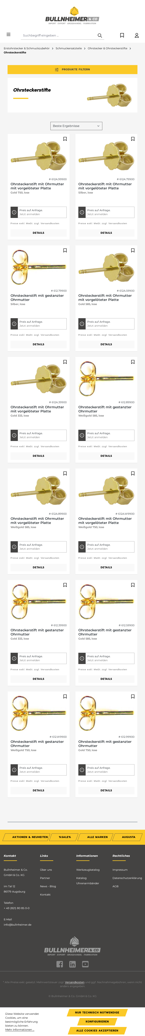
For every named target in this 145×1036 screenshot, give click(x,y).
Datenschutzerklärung (127, 878)
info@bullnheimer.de (17, 924)
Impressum (120, 869)
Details (38, 233)
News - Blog (48, 886)
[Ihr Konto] (136, 36)
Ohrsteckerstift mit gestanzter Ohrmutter (37, 298)
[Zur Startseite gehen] (72, 16)
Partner (45, 878)
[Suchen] (100, 36)
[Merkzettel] (122, 36)
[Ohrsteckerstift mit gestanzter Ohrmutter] (39, 267)
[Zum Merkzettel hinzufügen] (64, 139)
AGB (116, 886)
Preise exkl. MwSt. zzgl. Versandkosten (35, 223)
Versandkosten (74, 982)
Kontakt (45, 894)
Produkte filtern (76, 69)
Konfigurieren (97, 1022)
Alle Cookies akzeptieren (97, 1031)
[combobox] (58, 36)
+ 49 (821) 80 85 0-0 (16, 908)
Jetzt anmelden (29, 214)
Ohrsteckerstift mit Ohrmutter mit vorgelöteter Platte (37, 186)
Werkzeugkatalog (88, 869)
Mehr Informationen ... (19, 1029)
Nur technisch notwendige (97, 1013)
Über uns (46, 869)
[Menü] (8, 35)
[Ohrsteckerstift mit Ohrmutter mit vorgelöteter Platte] (39, 156)
